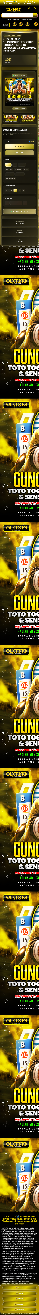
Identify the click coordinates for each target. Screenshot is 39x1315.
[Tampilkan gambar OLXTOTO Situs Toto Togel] (28, 118)
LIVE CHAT (20, 1308)
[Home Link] (13, 9)
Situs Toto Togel (27, 1273)
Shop (3, 10)
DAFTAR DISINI (19, 146)
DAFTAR (20, 1298)
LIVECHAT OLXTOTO (20, 211)
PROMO (20, 1288)
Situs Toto (5, 1253)
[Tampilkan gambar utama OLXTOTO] (11, 118)
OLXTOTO (5, 1228)
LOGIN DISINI (20, 153)
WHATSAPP (20, 1303)
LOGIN (21, 1293)
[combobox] (18, 15)
